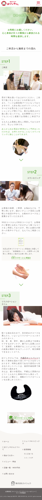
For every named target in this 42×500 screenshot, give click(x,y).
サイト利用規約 (21, 493)
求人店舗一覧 (28, 454)
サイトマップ (16, 491)
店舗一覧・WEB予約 (12, 468)
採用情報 (27, 449)
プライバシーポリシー (29, 491)
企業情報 (8, 491)
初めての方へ (9, 455)
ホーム (6, 441)
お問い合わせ (9, 474)
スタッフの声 (28, 458)
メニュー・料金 (10, 461)
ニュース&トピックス (31, 442)
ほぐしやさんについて (11, 448)
